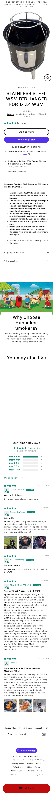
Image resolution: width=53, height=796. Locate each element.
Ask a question (11, 261)
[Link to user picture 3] (39, 542)
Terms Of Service (33, 764)
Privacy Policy (18, 764)
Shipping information (14, 252)
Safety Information (32, 756)
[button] (10, 123)
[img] (10, 486)
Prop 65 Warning (37, 760)
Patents (31, 771)
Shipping (10, 114)
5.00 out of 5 (34, 448)
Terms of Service (18, 771)
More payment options (26, 146)
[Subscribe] (43, 734)
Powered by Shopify (37, 775)
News (39, 771)
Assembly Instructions (18, 760)
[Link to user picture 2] (25, 542)
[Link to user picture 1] (10, 542)
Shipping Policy (33, 767)
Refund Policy (18, 767)
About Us (17, 756)
